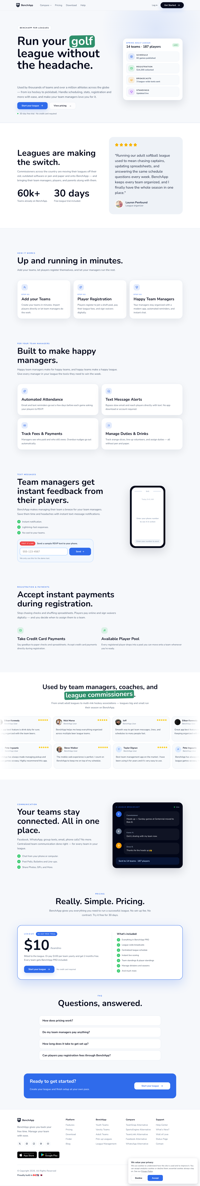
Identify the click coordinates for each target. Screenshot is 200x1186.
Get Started (170, 5)
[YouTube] (48, 1144)
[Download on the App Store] (27, 1155)
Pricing (58, 5)
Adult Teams (102, 1134)
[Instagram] (26, 1144)
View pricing (60, 106)
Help (83, 5)
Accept (155, 1178)
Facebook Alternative (136, 1139)
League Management (106, 1144)
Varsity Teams (103, 1130)
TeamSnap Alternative (137, 1125)
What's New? (162, 1130)
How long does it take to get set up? (65, 1044)
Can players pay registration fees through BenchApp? (76, 1056)
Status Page (162, 1139)
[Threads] (41, 1144)
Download (71, 5)
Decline (138, 1178)
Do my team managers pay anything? (66, 1032)
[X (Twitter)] (19, 1144)
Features (70, 1125)
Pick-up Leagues (104, 1139)
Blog (68, 1144)
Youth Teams (102, 1125)
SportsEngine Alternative (138, 1130)
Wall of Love (162, 1134)
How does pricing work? (57, 1021)
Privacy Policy (147, 1171)
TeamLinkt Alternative (137, 1134)
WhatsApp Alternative (137, 1144)
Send (78, 551)
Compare (44, 5)
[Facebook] (33, 1144)
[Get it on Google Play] (49, 1155)
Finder (69, 1139)
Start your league (30, 106)
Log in (155, 5)
